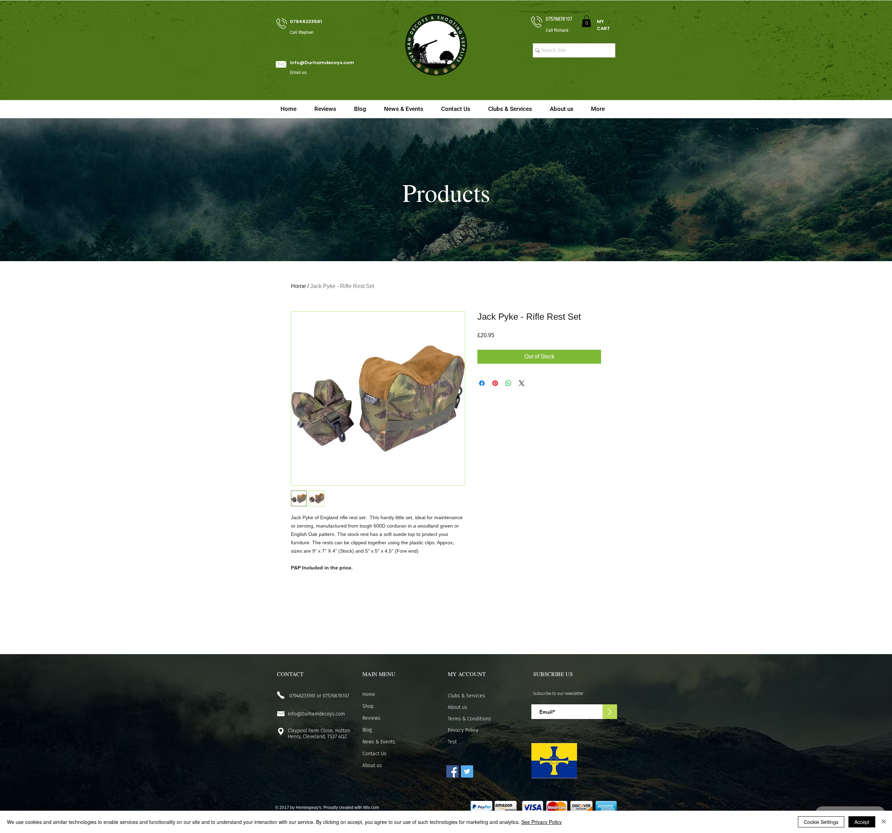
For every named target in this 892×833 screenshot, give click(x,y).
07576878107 (336, 696)
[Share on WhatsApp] (508, 383)
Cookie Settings (821, 821)
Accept (861, 821)
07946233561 (302, 696)
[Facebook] (452, 771)
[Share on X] (521, 383)
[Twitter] (467, 771)
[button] (586, 21)
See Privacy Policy (541, 821)
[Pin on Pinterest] (495, 383)
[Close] (883, 821)
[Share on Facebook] (482, 383)
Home (298, 286)
